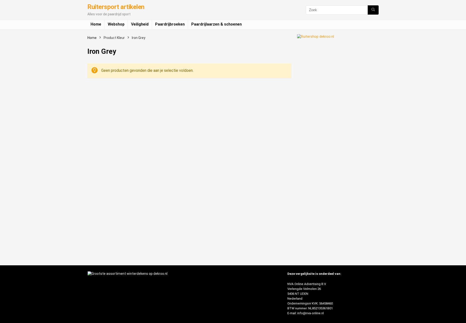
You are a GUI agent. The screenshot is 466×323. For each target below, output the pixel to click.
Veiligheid (140, 24)
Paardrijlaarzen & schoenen (216, 24)
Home (96, 24)
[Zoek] (373, 10)
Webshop (116, 24)
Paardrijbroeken (170, 24)
